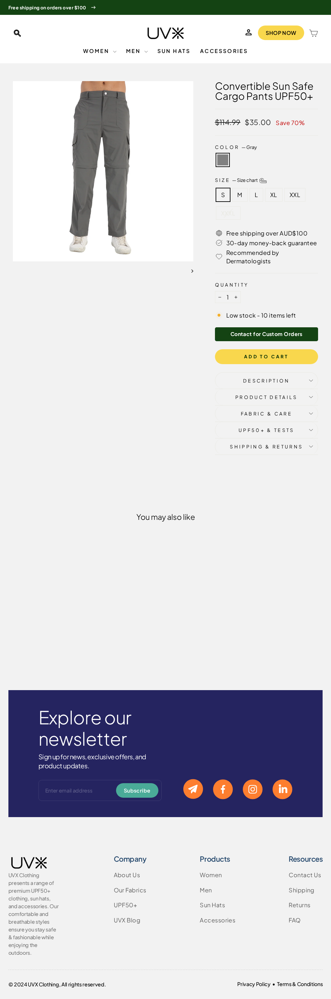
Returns (299, 905)
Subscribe (137, 790)
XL (273, 194)
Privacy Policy (254, 984)
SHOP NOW (281, 32)
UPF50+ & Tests (266, 430)
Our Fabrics (130, 890)
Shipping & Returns (266, 446)
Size (237, 180)
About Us (127, 874)
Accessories (224, 50)
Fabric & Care (266, 413)
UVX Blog (127, 920)
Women (97, 50)
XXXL (228, 213)
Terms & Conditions (300, 984)
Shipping (302, 890)
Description (266, 381)
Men (134, 50)
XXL (295, 194)
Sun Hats (174, 50)
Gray (222, 159)
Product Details (266, 397)
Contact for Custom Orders (266, 334)
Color (236, 147)
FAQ (295, 920)
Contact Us (305, 874)
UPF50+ (125, 905)
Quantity (232, 285)
